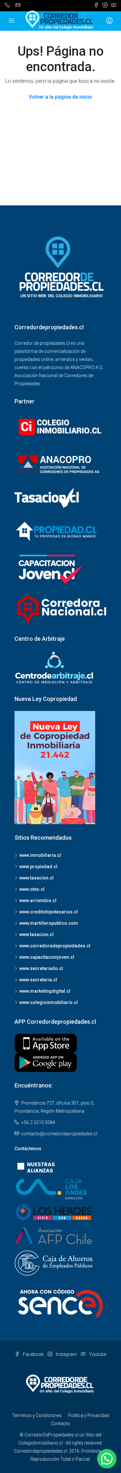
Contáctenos (28, 1148)
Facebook (33, 1354)
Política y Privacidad (88, 1415)
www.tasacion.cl (36, 877)
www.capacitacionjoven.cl (46, 957)
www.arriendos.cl (37, 900)
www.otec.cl (32, 889)
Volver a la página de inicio (60, 97)
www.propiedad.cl (38, 866)
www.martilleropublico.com (48, 923)
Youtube (97, 1354)
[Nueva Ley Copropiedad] (55, 767)
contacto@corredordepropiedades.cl (59, 1133)
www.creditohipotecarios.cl (48, 911)
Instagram (66, 1354)
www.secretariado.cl (41, 968)
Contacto (60, 1423)
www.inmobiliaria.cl (40, 855)
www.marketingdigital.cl (44, 991)
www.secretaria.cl (38, 979)
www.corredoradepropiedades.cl (54, 945)
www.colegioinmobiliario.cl (48, 1002)
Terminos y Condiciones (37, 1415)
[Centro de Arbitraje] (55, 667)
